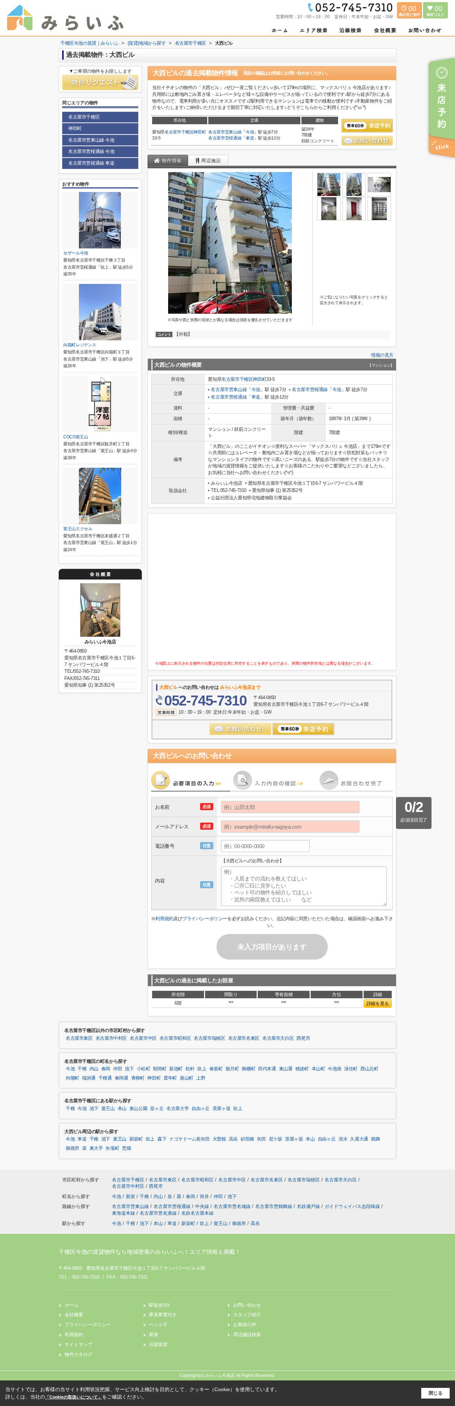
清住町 (351, 1068)
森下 (161, 1139)
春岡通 (121, 1078)
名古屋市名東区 (243, 1038)
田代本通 (267, 1068)
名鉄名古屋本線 (197, 1213)
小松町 (143, 1068)
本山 (122, 1108)
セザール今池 (75, 253)
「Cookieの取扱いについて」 (73, 1397)
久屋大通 (359, 1139)
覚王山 (108, 1108)
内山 (94, 1068)
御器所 (72, 1148)
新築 (153, 1334)
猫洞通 (89, 1078)
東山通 (286, 1068)
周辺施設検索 (247, 1334)
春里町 (216, 1068)
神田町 (199, 132)
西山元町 (369, 1068)
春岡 (105, 1068)
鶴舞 (375, 1139)
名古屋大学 (177, 1108)
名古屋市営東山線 (224, 132)
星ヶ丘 (157, 1108)
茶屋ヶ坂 (222, 1108)
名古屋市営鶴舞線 (274, 1206)
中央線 (202, 1206)
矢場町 (112, 1148)
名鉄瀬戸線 (309, 1206)
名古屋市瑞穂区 (209, 1038)
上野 (200, 1078)
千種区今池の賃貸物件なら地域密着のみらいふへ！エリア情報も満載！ (150, 1252)
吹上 (201, 1068)
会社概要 (74, 1314)
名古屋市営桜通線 (224, 138)
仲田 (117, 1068)
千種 (81, 1068)
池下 (129, 1068)
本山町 (318, 1068)
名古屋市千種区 (179, 132)
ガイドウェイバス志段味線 (353, 1206)
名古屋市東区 (79, 1038)
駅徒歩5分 (159, 1305)
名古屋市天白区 (278, 1038)
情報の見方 (382, 355)
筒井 (205, 1196)
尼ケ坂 (275, 1139)
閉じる (436, 1393)
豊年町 (170, 1078)
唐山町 (186, 1078)
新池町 (176, 1068)
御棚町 (248, 1068)
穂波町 (302, 1068)
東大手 (96, 1148)
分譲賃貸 (158, 1344)
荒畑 (126, 1148)
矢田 (261, 1139)
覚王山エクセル (77, 528)
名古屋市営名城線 (233, 1206)
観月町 (232, 1068)
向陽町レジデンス (79, 344)
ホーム (72, 1305)
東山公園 (138, 1108)
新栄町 (136, 1139)
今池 (250, 132)
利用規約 (164, 918)
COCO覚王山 (75, 436)
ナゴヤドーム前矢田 (189, 1139)
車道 (250, 138)
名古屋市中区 (143, 1038)
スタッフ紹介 (247, 1314)
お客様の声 (244, 1324)
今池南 (334, 1068)
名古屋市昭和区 (175, 1038)
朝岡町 (159, 1068)
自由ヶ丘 (201, 1108)
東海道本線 (124, 1213)
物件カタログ (78, 1354)
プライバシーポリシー (204, 918)
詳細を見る (377, 1003)
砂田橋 (247, 1139)
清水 (342, 1139)
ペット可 (158, 1324)
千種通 (105, 1078)
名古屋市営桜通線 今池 (91, 151)
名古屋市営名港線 (159, 1213)
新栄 (131, 1196)
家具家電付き (163, 1314)
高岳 (233, 1139)
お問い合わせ (247, 1305)
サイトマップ (78, 1344)
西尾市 (303, 1038)
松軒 (190, 1068)
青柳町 (138, 1078)
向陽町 (72, 1078)
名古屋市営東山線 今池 (91, 140)
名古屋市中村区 (111, 1038)
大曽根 (219, 1139)
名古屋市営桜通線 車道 (91, 163)
